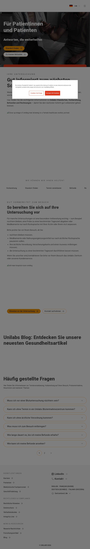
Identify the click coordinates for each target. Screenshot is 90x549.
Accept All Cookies (52, 93)
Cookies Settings (36, 93)
